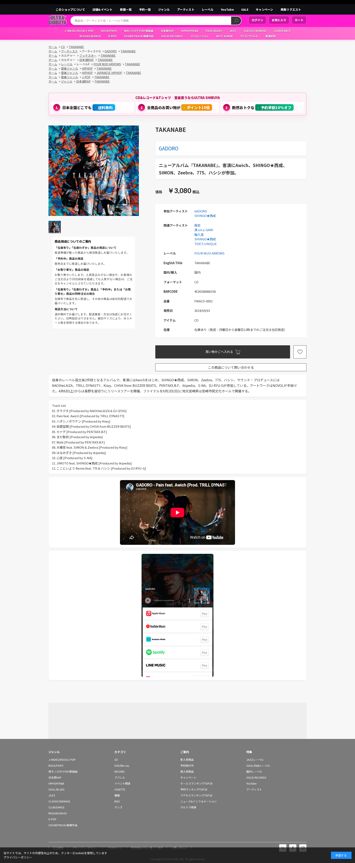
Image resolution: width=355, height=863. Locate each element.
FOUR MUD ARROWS (209, 253)
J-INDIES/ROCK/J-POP (62, 760)
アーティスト (185, 9)
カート (299, 20)
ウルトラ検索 (188, 807)
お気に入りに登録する (300, 351)
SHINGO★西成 (205, 215)
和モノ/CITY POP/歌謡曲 (62, 771)
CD (116, 760)
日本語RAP (54, 777)
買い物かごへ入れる (219, 351)
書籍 (117, 795)
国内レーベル (254, 771)
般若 (197, 225)
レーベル (207, 9)
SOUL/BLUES (56, 789)
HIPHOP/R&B (56, 783)
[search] (236, 21)
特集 (249, 752)
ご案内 (184, 752)
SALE (244, 9)
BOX (117, 801)
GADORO (168, 148)
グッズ (118, 807)
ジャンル (164, 9)
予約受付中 (187, 765)
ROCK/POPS (55, 765)
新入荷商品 (187, 760)
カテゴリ (120, 752)
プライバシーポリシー (17, 857)
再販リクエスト (291, 9)
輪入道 (199, 234)
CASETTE (119, 789)
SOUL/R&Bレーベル (258, 765)
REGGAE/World (57, 813)
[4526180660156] (54, 227)
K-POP (52, 819)
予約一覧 (145, 9)
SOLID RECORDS (256, 777)
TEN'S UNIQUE (205, 244)
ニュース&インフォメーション (198, 801)
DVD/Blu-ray (121, 765)
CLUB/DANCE (56, 807)
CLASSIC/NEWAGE (59, 801)
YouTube (227, 9)
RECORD (119, 771)
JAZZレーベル (255, 760)
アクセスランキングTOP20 (196, 795)
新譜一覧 (126, 9)
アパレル (119, 777)
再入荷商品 (187, 771)
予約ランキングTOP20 (193, 789)
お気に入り (279, 20)
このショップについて (70, 9)
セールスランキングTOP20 (196, 783)
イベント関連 (122, 783)
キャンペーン (264, 9)
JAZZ (51, 795)
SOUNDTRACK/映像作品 (62, 825)
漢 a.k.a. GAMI (203, 230)
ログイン (257, 20)
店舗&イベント (102, 9)
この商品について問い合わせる (231, 367)
